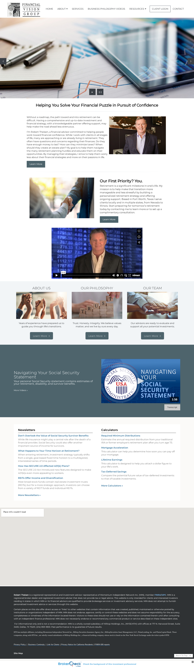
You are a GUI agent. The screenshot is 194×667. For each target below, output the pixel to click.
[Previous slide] (3, 61)
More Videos (21, 390)
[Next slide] (191, 61)
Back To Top (182, 656)
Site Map (18, 653)
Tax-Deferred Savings (113, 471)
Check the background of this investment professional (109, 664)
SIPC (163, 595)
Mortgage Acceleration (114, 447)
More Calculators (112, 485)
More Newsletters (29, 495)
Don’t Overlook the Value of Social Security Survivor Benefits (53, 435)
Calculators (109, 430)
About (61, 9)
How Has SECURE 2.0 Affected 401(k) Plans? (43, 466)
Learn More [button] (40, 336)
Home (49, 9)
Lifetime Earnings (111, 459)
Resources (136, 9)
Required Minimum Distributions (120, 435)
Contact (178, 9)
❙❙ (100, 92)
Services (78, 9)
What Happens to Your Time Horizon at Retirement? (48, 450)
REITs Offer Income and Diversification (40, 478)
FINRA (157, 595)
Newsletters (26, 430)
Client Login (160, 9)
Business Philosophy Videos (106, 9)
